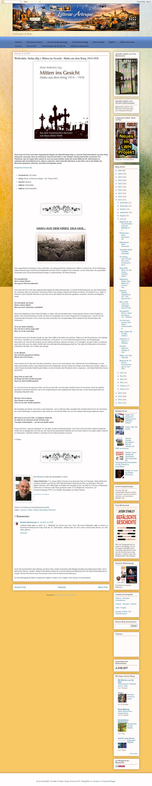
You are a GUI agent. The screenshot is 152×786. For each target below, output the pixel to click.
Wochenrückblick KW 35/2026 (131, 726)
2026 (120, 171)
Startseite (18, 42)
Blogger (112, 781)
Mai (121, 376)
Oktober (123, 209)
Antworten (23, 533)
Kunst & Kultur (31, 46)
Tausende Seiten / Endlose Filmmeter (126, 252)
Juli (121, 219)
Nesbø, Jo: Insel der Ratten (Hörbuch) (131, 473)
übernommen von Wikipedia (42, 494)
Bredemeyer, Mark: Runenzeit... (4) (125, 236)
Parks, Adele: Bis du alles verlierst (126, 334)
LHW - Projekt (120, 608)
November (124, 206)
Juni (122, 373)
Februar (123, 386)
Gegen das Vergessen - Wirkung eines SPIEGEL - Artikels (130, 419)
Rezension (52, 510)
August (123, 216)
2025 (120, 174)
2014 (120, 400)
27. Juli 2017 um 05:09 (45, 522)
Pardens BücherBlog (40, 510)
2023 (120, 180)
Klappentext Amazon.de (23, 168)
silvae (120, 693)
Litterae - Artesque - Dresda (125, 604)
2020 (120, 190)
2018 (120, 196)
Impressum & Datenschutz (79, 46)
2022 (120, 183)
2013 (120, 403)
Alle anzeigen (134, 753)
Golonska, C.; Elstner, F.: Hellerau (125, 341)
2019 (120, 193)
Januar (123, 389)
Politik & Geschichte (127, 42)
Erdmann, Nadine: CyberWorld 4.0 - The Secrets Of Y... (126, 295)
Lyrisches (18, 46)
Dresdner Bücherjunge (28, 522)
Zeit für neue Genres (126, 738)
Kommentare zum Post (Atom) (65, 595)
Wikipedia (40, 477)
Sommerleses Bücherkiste (123, 721)
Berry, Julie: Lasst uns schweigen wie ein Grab (125, 305)
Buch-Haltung (123, 709)
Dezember (124, 203)
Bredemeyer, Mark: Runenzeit (124, 244)
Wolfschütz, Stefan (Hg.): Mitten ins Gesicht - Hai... (125, 283)
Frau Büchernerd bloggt (80, 42)
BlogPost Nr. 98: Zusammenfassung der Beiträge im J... (126, 226)
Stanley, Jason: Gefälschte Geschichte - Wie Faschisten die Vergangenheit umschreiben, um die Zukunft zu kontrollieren (126, 459)
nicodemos (97, 781)
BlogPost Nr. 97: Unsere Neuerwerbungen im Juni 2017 (126, 365)
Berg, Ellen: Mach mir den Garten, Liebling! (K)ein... (126, 272)
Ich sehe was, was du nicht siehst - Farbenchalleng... (126, 324)
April (122, 379)
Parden (30, 510)
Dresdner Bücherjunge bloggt (57, 42)
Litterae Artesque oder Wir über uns (53, 46)
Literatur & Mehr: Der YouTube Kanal (123, 612)
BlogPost (112, 42)
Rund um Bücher (98, 42)
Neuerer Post (20, 587)
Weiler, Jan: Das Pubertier (126, 356)
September (124, 212)
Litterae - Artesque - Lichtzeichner (122, 599)
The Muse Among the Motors (131, 697)
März (122, 382)
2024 (120, 177)
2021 (120, 187)
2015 (120, 396)
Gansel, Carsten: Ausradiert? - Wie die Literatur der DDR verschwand (125, 443)
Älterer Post (103, 587)
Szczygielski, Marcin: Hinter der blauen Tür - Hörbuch (126, 314)
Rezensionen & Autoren (34, 42)
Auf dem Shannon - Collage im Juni (124, 349)
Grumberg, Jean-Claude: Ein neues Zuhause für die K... (125, 261)
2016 (120, 393)
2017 (120, 200)
